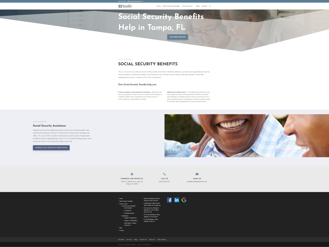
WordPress (147, 244)
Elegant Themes (131, 244)
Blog (197, 6)
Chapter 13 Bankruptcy (130, 220)
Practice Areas (187, 6)
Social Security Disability (128, 206)
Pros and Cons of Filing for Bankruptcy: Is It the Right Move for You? (151, 210)
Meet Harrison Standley (171, 6)
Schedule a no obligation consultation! (51, 147)
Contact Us (143, 239)
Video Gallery (161, 239)
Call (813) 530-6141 (178, 37)
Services (129, 239)
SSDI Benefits (128, 208)
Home (158, 6)
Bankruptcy (125, 216)
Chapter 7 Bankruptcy (130, 218)
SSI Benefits (127, 210)
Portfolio (121, 239)
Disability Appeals (129, 213)
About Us (152, 239)
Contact (204, 6)
